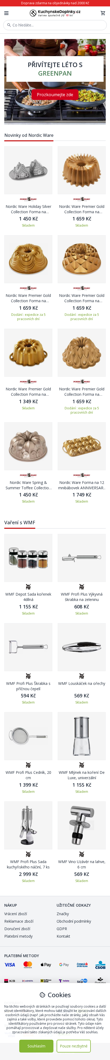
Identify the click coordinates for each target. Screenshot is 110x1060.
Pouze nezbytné (74, 1046)
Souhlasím (36, 1046)
